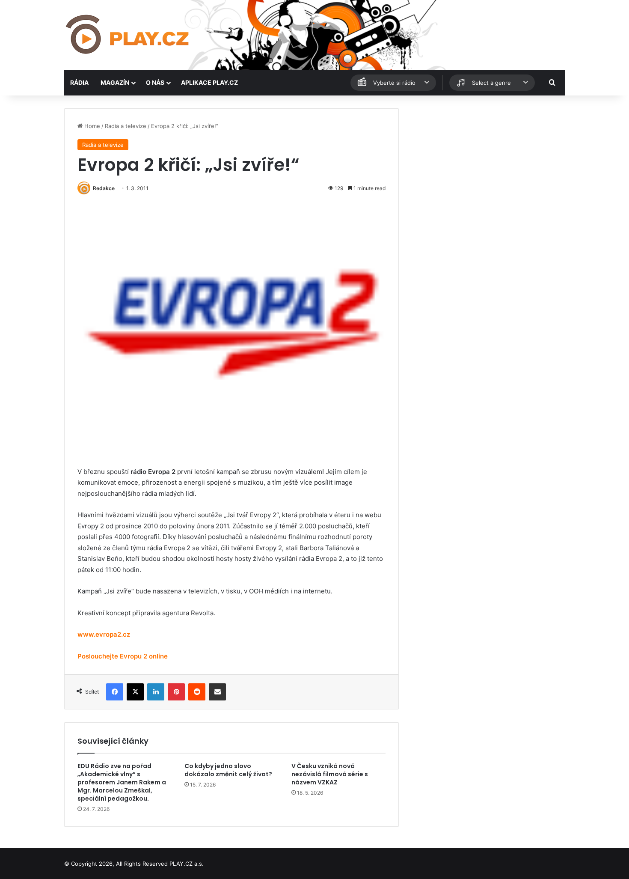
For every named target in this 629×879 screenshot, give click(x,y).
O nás (155, 82)
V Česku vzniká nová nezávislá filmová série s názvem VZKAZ (329, 774)
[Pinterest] (176, 691)
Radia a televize (125, 125)
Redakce (104, 188)
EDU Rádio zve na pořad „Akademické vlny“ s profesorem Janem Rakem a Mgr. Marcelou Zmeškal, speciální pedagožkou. (121, 782)
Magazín (115, 82)
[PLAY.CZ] (128, 35)
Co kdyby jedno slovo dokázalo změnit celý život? (228, 770)
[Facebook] (114, 691)
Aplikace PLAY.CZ (209, 82)
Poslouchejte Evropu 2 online (122, 656)
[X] (135, 691)
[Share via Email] (217, 691)
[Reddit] (196, 691)
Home (91, 125)
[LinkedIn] (155, 691)
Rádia (79, 82)
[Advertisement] (485, 168)
